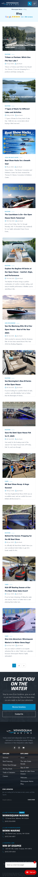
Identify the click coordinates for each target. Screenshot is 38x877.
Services (5, 757)
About (22, 757)
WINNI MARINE (11, 831)
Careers (5, 776)
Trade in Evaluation (9, 772)
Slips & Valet (24, 767)
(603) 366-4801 (10, 836)
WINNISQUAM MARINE (15, 815)
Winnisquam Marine (16, 9)
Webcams (23, 777)
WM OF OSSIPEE (11, 846)
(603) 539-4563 (10, 852)
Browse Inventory (19, 707)
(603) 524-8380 (10, 821)
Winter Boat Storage (9, 765)
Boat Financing (7, 761)
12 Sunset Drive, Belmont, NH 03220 (17, 818)
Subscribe (31, 800)
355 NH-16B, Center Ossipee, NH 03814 (18, 849)
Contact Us (19, 714)
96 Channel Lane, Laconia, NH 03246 (17, 833)
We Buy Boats (7, 769)
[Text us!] (30, 873)
